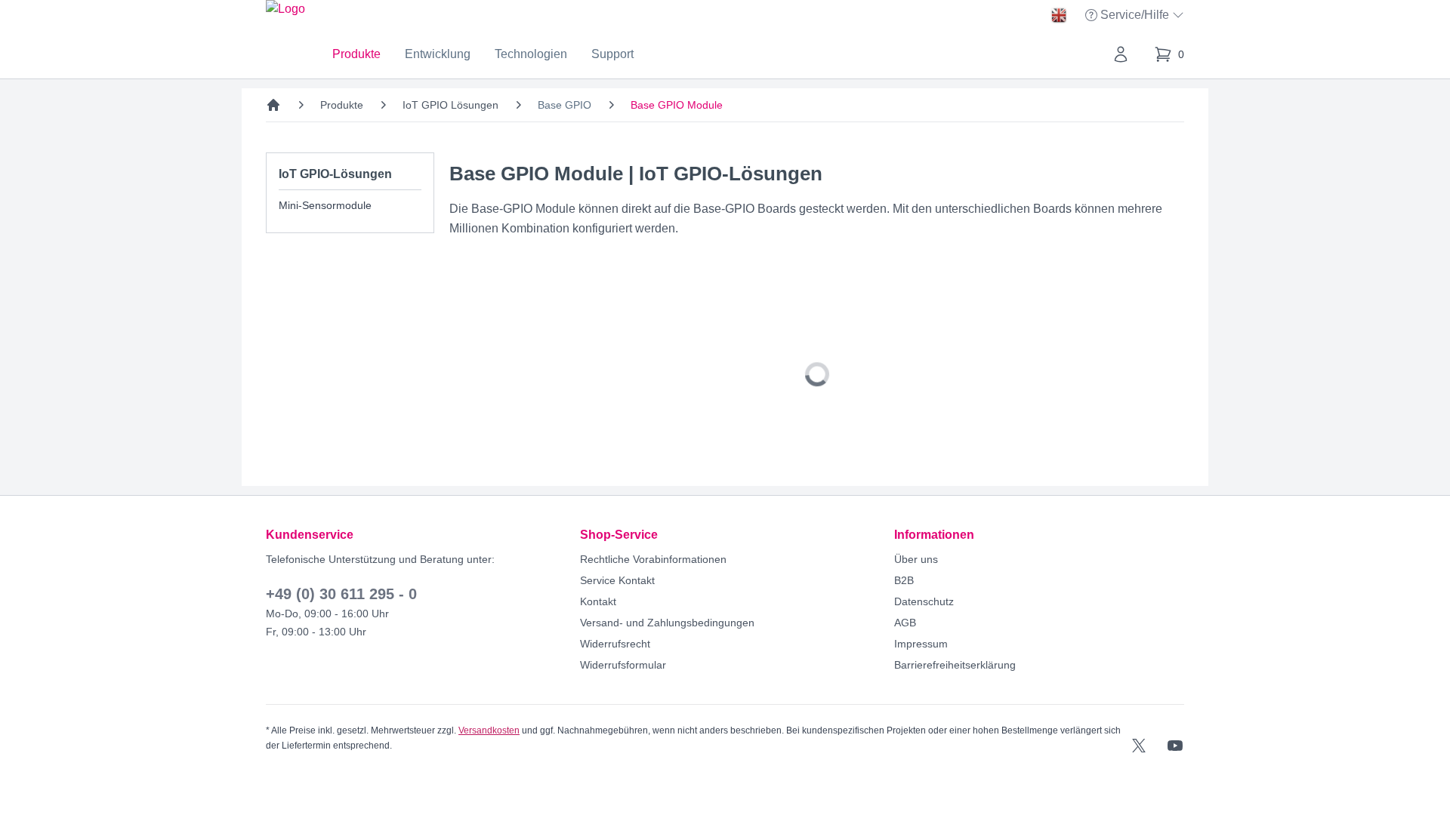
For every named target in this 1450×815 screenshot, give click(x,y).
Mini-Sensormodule (325, 205)
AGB (905, 623)
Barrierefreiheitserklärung (955, 665)
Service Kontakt (617, 580)
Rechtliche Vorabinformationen (653, 559)
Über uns (916, 559)
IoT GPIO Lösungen (450, 105)
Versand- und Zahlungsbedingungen (667, 623)
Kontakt (598, 601)
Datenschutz (924, 601)
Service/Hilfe (1136, 16)
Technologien (531, 54)
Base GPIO (564, 105)
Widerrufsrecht (615, 644)
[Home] (273, 104)
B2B (904, 580)
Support (612, 54)
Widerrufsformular (623, 665)
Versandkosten (489, 730)
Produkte (356, 54)
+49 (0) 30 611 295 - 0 (341, 594)
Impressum (921, 644)
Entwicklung (437, 54)
